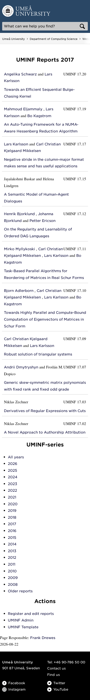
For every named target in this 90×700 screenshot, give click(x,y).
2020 (12, 504)
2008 (13, 584)
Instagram (17, 689)
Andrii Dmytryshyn (21, 367)
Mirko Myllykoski (19, 249)
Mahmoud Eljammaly (23, 109)
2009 (13, 578)
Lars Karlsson (16, 144)
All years (16, 457)
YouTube (60, 689)
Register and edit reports (31, 614)
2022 (12, 490)
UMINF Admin (20, 620)
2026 (12, 464)
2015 (12, 538)
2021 (12, 497)
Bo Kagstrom (39, 116)
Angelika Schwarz (20, 74)
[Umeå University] (26, 11)
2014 (12, 544)
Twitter (59, 683)
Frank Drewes (42, 638)
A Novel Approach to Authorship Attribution (44, 432)
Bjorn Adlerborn (18, 291)
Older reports (20, 591)
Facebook (16, 683)
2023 (12, 484)
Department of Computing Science (54, 39)
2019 (12, 511)
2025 (12, 470)
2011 (11, 564)
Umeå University (13, 39)
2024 (12, 477)
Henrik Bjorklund (19, 214)
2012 (12, 557)
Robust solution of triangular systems (38, 354)
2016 (12, 531)
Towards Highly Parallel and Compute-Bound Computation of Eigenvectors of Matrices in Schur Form (45, 319)
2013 (12, 551)
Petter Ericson (42, 221)
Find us (53, 675)
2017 (12, 524)
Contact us (56, 668)
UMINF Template (23, 627)
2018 (12, 517)
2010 (12, 571)
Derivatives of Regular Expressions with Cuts (45, 411)
